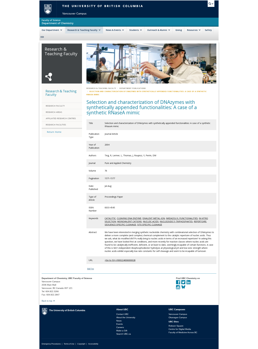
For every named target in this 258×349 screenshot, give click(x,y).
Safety (208, 30)
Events (119, 324)
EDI (42, 36)
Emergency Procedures (51, 344)
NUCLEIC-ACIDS (151, 221)
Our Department (51, 30)
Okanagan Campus (178, 317)
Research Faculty (55, 106)
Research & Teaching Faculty (82, 30)
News (119, 321)
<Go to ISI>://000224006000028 (120, 260)
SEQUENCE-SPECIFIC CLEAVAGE (120, 224)
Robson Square (176, 326)
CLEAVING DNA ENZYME (129, 218)
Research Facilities (56, 124)
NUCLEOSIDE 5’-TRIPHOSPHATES (176, 221)
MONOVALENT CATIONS (129, 221)
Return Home (54, 132)
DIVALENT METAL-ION (153, 218)
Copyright (81, 344)
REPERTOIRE (200, 221)
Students (134, 30)
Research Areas (54, 112)
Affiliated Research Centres (61, 118)
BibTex (90, 268)
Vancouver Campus (178, 314)
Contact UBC (122, 314)
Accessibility (93, 344)
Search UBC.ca (123, 334)
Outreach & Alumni (157, 30)
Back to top (47, 301)
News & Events (114, 30)
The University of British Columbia (48, 9)
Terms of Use (69, 344)
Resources (192, 30)
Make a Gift (121, 330)
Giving (178, 30)
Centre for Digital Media (180, 329)
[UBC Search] (211, 3)
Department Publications (132, 88)
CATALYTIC (110, 218)
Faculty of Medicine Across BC (183, 332)
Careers (120, 327)
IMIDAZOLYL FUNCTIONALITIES (182, 218)
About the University (125, 317)
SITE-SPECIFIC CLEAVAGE (149, 224)
